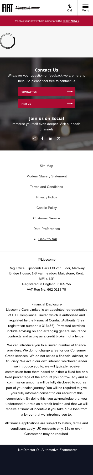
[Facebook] (42, 138)
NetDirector (27, 450)
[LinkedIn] (50, 138)
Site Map (46, 166)
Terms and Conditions (46, 187)
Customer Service (46, 218)
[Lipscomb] (28, 7)
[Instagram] (34, 138)
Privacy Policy (46, 197)
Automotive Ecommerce (59, 450)
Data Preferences (46, 229)
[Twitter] (58, 138)
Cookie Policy (46, 208)
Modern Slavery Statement (46, 176)
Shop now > (71, 21)
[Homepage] (7, 8)
